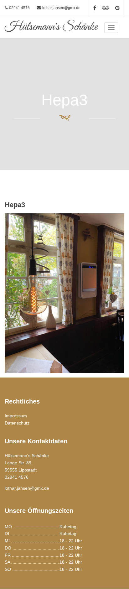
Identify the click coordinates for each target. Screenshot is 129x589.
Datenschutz (17, 422)
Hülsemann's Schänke (51, 27)
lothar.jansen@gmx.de (61, 8)
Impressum (16, 415)
